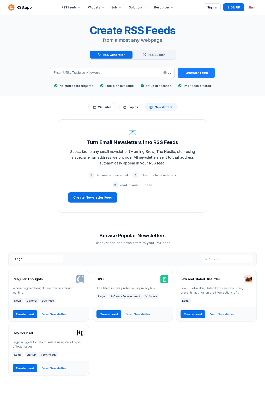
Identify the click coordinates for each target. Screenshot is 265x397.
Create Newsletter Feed (92, 197)
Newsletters (163, 107)
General (31, 300)
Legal (101, 296)
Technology (48, 354)
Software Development (125, 296)
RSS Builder (156, 54)
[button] (167, 73)
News (18, 300)
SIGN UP (234, 7)
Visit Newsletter (54, 314)
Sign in (212, 7)
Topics (133, 107)
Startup (31, 354)
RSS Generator (114, 54)
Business (48, 300)
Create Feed (25, 314)
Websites (105, 107)
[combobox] (107, 73)
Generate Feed (196, 73)
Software (151, 296)
